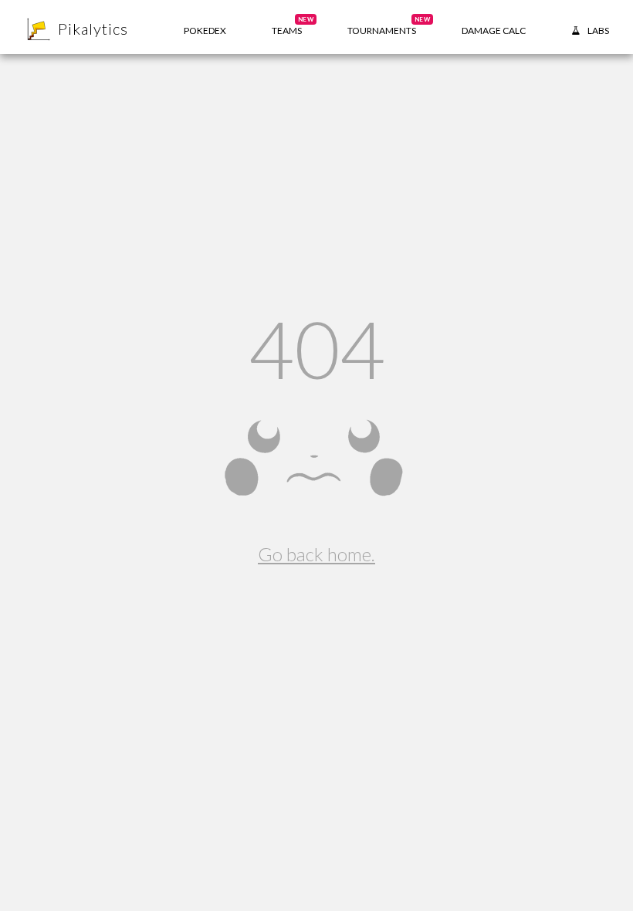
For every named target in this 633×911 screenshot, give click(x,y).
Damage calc (494, 30)
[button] (287, 27)
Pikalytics (93, 28)
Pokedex (205, 30)
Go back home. (316, 554)
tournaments (388, 25)
